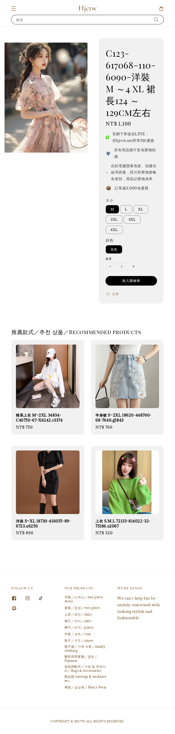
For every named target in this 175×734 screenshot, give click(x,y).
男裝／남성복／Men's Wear (85, 687)
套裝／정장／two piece (82, 608)
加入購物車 (131, 280)
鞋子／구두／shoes (78, 640)
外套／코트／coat (77, 634)
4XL (114, 230)
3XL (132, 219)
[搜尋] (156, 19)
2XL (114, 219)
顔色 (109, 240)
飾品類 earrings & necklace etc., (85, 678)
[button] (14, 9)
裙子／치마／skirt (78, 621)
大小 (109, 200)
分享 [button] (115, 294)
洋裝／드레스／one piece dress (83, 599)
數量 (109, 259)
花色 (114, 249)
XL (140, 209)
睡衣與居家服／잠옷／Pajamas (81, 658)
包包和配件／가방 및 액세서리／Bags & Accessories (85, 668)
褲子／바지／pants (78, 627)
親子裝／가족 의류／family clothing (85, 648)
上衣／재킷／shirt (78, 614)
